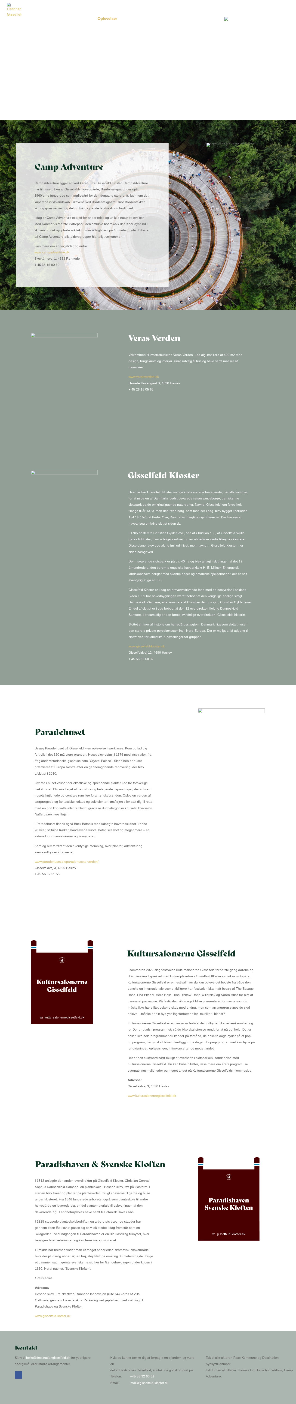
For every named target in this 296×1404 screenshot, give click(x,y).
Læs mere (209, 19)
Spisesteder (163, 19)
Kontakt (187, 19)
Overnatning (134, 19)
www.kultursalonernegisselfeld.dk (152, 1095)
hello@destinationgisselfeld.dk (48, 1357)
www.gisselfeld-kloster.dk (147, 646)
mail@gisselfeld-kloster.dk (149, 1383)
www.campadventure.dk (51, 252)
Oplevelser (107, 19)
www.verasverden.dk (144, 377)
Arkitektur (82, 19)
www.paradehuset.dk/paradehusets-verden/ (67, 861)
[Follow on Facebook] (18, 1375)
